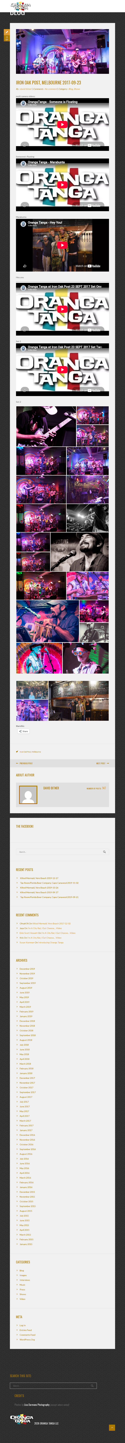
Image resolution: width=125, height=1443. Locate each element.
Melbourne (36, 752)
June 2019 (25, 992)
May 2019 (24, 997)
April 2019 (24, 1002)
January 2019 (26, 1016)
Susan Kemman (27, 942)
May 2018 (24, 1054)
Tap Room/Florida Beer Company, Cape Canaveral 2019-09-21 (49, 897)
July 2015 (24, 1215)
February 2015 (26, 1239)
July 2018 (24, 1044)
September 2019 (28, 983)
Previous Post (26, 763)
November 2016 (27, 1139)
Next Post (100, 763)
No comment (51, 89)
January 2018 (26, 1073)
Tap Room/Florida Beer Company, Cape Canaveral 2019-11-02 (49, 883)
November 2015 (27, 1196)
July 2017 (24, 1101)
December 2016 (27, 1135)
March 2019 (25, 1006)
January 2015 (26, 1244)
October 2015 (26, 1201)
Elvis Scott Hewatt (29, 933)
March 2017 (25, 1120)
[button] (46, 426)
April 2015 (24, 1230)
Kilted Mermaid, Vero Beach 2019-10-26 (39, 887)
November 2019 (27, 973)
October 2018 (26, 1030)
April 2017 (24, 1116)
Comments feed (27, 1334)
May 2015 (24, 1225)
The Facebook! (25, 826)
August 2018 (26, 1040)
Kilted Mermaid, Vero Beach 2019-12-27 (39, 878)
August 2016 (26, 1154)
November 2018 (27, 1025)
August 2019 (26, 987)
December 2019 (27, 968)
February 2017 (26, 1125)
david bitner (25, 89)
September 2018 (28, 1035)
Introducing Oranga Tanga (50, 942)
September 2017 (28, 1092)
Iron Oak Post (25, 752)
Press (22, 1289)
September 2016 (28, 1149)
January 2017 (26, 1130)
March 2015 (25, 1234)
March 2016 (25, 1177)
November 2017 (27, 1082)
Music (22, 1284)
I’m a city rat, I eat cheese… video (45, 928)
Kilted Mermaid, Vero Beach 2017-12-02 (51, 923)
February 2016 (26, 1182)
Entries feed (26, 1330)
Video (22, 1299)
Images (23, 1275)
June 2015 (25, 1220)
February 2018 (26, 1068)
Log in (23, 1325)
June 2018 (25, 1049)
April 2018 (24, 1059)
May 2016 (24, 1168)
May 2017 (24, 1111)
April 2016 (24, 1173)
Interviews (25, 1280)
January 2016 (26, 1187)
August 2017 (26, 1097)
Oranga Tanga (20, 5)
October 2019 (26, 978)
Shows (77, 89)
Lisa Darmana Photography (36, 1405)
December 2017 (27, 1078)
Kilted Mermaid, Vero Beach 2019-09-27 (39, 892)
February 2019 (26, 1011)
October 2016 (26, 1144)
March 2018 (25, 1063)
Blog (71, 89)
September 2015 (28, 1206)
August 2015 (26, 1211)
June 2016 (25, 1163)
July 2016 (24, 1158)
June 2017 (25, 1106)
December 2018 (27, 1021)
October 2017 (26, 1087)
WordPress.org (27, 1339)
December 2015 (27, 1192)
